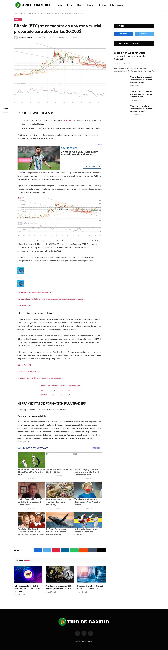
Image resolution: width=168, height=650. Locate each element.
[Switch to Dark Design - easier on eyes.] (153, 5)
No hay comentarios (57, 37)
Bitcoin (79, 5)
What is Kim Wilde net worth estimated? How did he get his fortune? (130, 56)
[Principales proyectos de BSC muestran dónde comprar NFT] (60, 574)
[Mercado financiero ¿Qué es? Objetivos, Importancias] (91, 574)
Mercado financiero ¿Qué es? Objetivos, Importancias (90, 587)
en (129, 63)
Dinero (69, 5)
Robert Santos (26, 37)
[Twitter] (5, 122)
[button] (59, 286)
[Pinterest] (5, 135)
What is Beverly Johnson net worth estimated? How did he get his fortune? (142, 108)
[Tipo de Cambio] (32, 5)
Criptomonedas (116, 5)
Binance (102, 5)
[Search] (149, 5)
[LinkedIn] (5, 128)
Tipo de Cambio (86, 641)
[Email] (5, 141)
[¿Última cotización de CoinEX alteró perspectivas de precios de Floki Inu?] (28, 574)
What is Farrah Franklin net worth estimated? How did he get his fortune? (141, 94)
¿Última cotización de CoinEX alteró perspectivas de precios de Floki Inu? (27, 588)
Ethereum (91, 5)
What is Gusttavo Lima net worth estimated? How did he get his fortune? (141, 79)
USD (70, 120)
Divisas (18, 20)
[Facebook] (5, 115)
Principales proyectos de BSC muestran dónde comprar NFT (59, 587)
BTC (66, 120)
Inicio (60, 5)
